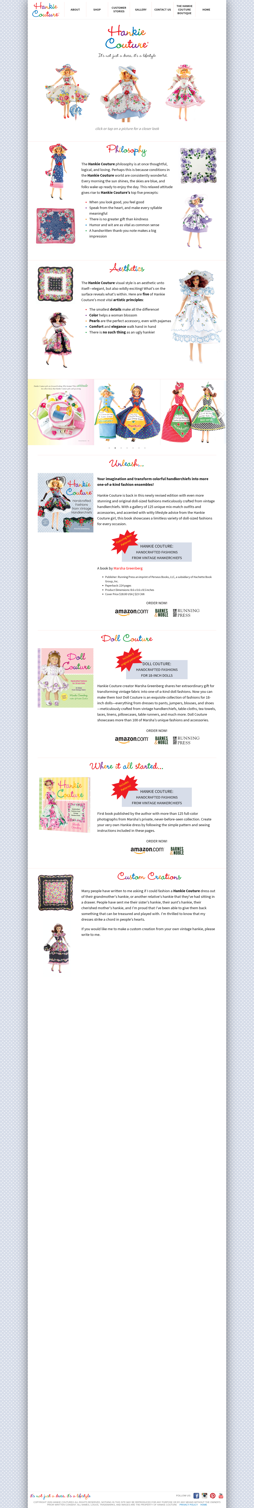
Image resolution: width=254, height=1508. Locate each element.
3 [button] (121, 448)
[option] (61, 412)
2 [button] (115, 448)
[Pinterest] (212, 1495)
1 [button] (109, 448)
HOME (203, 1505)
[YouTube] (220, 1495)
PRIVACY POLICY (189, 1505)
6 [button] (139, 448)
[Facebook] (195, 1495)
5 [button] (133, 448)
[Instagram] (204, 1495)
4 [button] (127, 448)
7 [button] (145, 448)
